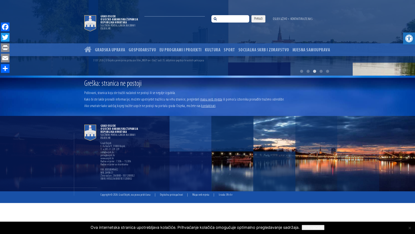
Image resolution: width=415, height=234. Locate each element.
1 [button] (301, 71)
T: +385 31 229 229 (110, 149)
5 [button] (327, 71)
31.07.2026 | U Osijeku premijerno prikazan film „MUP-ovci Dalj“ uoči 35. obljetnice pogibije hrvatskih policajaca (148, 60)
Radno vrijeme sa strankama (114, 164)
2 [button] (308, 71)
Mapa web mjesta (200, 195)
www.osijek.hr (107, 158)
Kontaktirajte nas (301, 19)
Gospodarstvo (142, 50)
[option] (212, 60)
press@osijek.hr (108, 155)
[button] (409, 38)
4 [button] (321, 71)
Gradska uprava (110, 50)
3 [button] (314, 71)
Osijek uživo (280, 19)
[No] (409, 228)
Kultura (213, 50)
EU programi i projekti (181, 50)
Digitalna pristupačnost (171, 195)
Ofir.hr (229, 195)
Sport (229, 50)
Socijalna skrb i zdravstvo (263, 50)
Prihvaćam (313, 227)
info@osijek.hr (107, 152)
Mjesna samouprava (311, 50)
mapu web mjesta (211, 100)
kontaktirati (208, 106)
